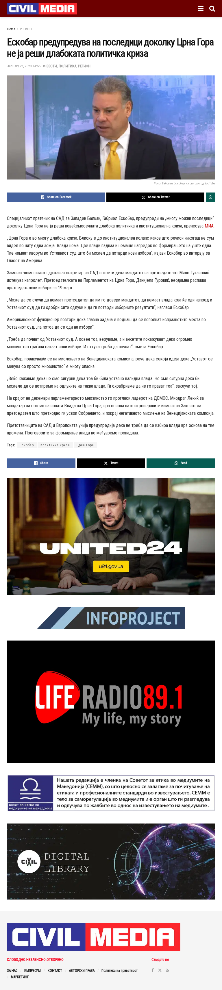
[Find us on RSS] (167, 970)
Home (11, 29)
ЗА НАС (12, 971)
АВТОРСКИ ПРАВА (82, 971)
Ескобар (27, 445)
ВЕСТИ (52, 66)
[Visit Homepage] (42, 8)
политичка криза (55, 445)
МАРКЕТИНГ (20, 977)
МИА (209, 226)
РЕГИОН (26, 29)
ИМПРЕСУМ (32, 971)
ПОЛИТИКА (67, 66)
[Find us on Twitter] (160, 970)
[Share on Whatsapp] (210, 197)
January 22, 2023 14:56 (23, 66)
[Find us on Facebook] (152, 970)
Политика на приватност (119, 971)
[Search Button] (212, 8)
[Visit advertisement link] (111, 536)
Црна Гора (85, 445)
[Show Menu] (201, 8)
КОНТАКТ (55, 971)
